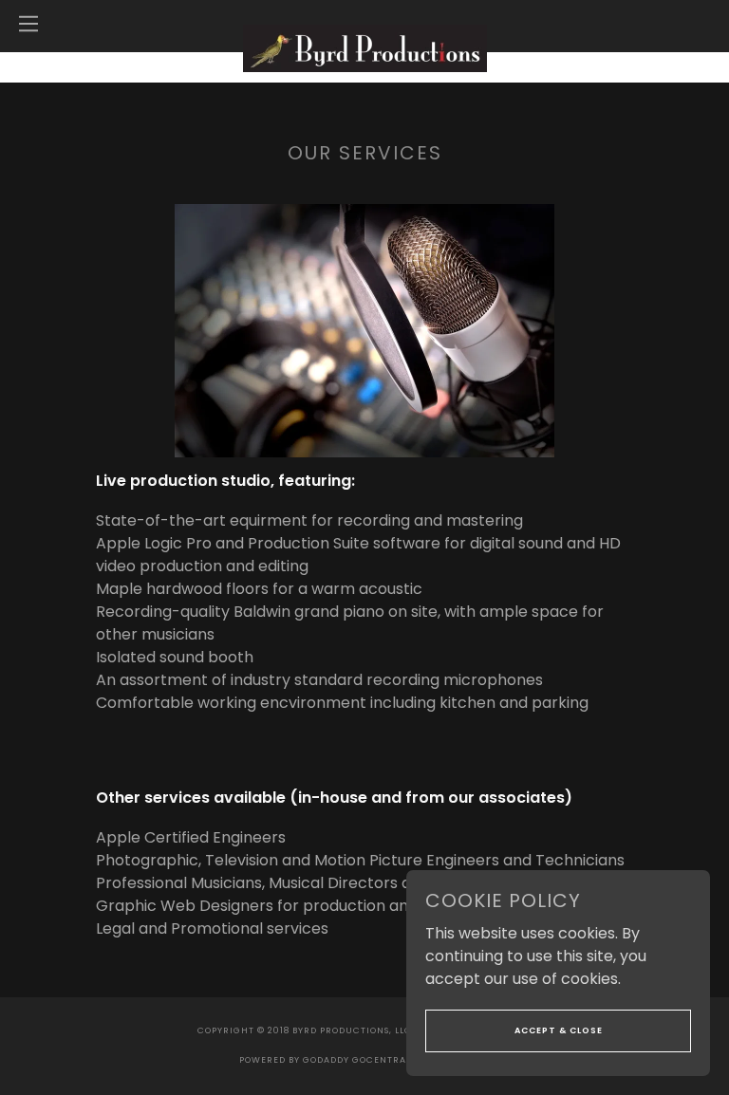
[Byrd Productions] (365, 47)
